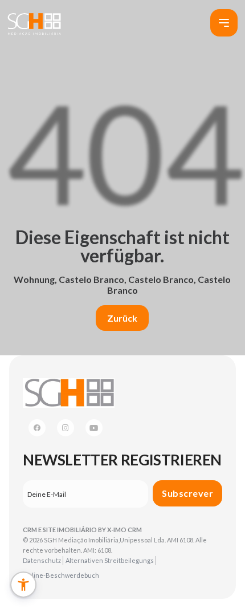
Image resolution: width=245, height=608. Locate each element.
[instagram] (65, 427)
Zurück (122, 318)
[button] (23, 585)
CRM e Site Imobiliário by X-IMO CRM (82, 529)
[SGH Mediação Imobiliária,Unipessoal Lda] (34, 23)
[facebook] (37, 427)
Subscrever (187, 493)
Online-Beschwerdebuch (61, 575)
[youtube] (94, 427)
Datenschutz (42, 560)
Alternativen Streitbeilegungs (110, 560)
